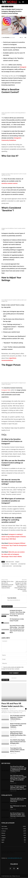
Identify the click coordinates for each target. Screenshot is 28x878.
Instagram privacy (5, 563)
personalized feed (21, 563)
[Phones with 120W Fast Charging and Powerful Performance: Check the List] (5, 800)
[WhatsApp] (13, 573)
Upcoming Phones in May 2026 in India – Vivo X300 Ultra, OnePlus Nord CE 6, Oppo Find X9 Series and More (17, 629)
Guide (3, 6)
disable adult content (10, 561)
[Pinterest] (16, 573)
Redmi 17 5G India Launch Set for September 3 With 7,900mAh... (18, 725)
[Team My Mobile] (4, 599)
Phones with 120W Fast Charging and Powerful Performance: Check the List (18, 800)
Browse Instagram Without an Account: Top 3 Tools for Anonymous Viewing (14, 545)
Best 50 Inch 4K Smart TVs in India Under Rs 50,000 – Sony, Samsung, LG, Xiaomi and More (17, 815)
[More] (20, 573)
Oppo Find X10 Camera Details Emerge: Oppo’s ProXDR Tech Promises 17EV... (18, 733)
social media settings (17, 565)
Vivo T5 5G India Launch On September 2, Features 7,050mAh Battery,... (17, 717)
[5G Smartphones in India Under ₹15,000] (5, 620)
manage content (14, 563)
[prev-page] (2, 756)
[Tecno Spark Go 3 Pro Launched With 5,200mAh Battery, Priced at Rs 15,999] (5, 750)
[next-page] (5, 756)
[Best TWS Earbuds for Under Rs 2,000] (5, 808)
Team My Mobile (6, 37)
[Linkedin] (9, 573)
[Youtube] (17, 868)
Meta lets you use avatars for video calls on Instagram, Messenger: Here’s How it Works (13, 554)
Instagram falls (5, 390)
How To (6, 6)
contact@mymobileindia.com (14, 858)
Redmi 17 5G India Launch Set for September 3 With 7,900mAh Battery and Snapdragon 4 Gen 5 (18, 788)
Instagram (11, 6)
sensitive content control (9, 183)
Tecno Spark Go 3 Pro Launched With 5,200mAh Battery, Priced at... (17, 749)
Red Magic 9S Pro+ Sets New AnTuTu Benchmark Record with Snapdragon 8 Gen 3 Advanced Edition (7, 584)
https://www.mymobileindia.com (13, 600)
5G (2, 622)
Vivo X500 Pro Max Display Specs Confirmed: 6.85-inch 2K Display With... (17, 741)
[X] (6, 573)
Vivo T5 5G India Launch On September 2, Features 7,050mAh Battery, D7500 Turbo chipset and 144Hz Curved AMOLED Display (18, 778)
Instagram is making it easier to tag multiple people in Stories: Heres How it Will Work (13, 537)
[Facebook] (2, 573)
